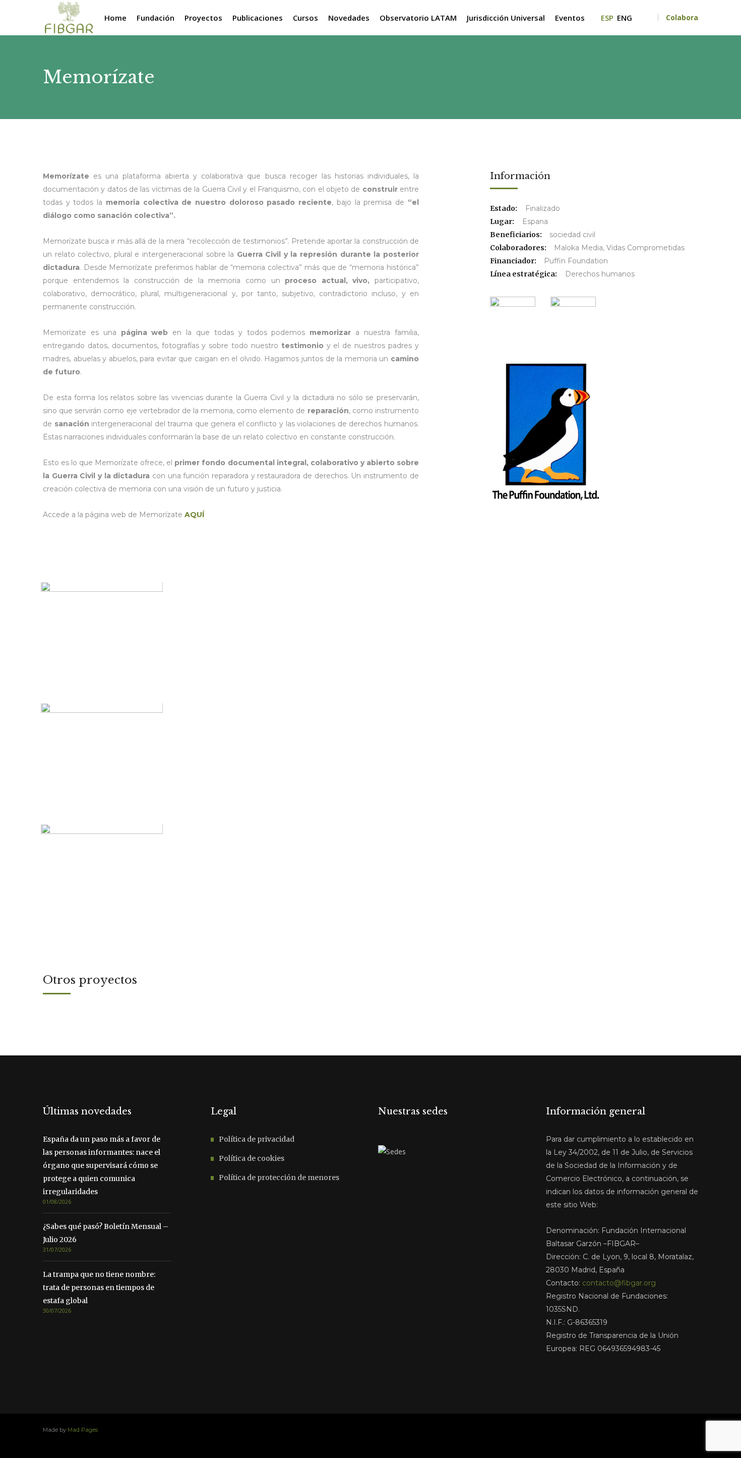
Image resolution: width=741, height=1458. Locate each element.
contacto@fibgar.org (619, 1282)
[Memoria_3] (102, 764)
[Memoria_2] (102, 885)
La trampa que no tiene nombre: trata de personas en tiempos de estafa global (99, 1287)
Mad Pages (83, 1429)
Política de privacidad (256, 1139)
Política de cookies (251, 1158)
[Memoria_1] (102, 643)
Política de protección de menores (279, 1177)
